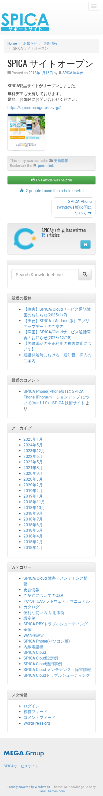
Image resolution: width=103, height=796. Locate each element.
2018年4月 (33, 536)
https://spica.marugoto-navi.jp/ (34, 107)
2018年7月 (33, 519)
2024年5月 (33, 445)
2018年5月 (33, 530)
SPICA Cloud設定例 (41, 658)
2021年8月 (33, 467)
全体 (28, 629)
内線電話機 (34, 647)
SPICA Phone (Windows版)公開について (74, 207)
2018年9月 (33, 513)
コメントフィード (40, 717)
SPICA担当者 (72, 73)
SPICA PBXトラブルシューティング (56, 624)
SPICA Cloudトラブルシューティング (57, 675)
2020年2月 (33, 485)
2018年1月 (33, 547)
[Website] (85, 244)
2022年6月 (33, 456)
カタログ (32, 607)
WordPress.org (37, 723)
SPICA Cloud (35, 652)
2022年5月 (33, 462)
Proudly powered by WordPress (29, 787)
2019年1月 (33, 496)
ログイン (32, 706)
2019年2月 (33, 490)
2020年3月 (33, 479)
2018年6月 (33, 525)
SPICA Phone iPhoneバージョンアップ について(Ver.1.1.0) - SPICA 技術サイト (56, 397)
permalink (46, 166)
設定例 (30, 618)
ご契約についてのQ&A (43, 595)
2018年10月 (34, 507)
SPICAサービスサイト (21, 766)
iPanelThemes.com (51, 791)
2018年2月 (33, 541)
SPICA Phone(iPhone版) (45, 391)
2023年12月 (34, 450)
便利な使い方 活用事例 (44, 612)
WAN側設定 (34, 635)
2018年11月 (34, 502)
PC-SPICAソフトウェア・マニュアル (57, 601)
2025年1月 (33, 439)
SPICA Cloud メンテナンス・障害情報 (57, 669)
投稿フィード (36, 711)
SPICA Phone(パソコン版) (47, 641)
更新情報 (61, 161)
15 (44, 235)
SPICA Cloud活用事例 (43, 664)
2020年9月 (33, 473)
